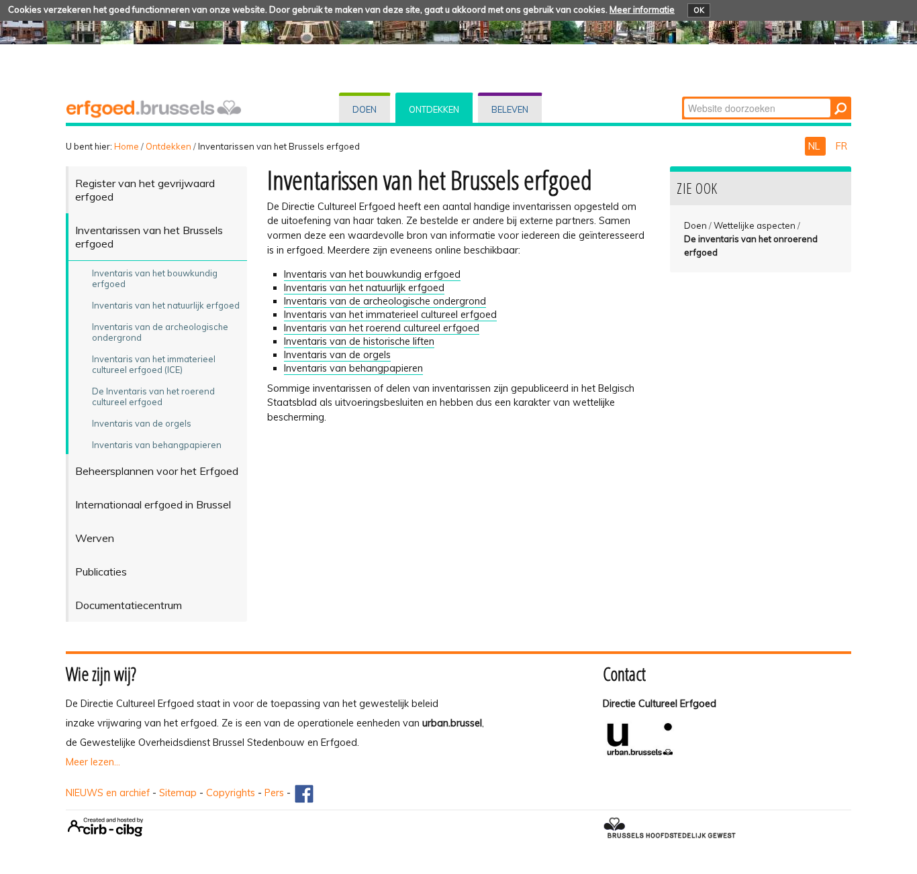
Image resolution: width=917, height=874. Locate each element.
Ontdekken (434, 109)
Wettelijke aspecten (754, 225)
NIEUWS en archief (108, 793)
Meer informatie (642, 9)
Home (126, 146)
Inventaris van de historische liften (359, 341)
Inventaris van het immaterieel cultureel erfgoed (390, 315)
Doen (364, 109)
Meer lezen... (93, 762)
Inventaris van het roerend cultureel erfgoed (381, 328)
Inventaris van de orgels (337, 355)
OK (698, 10)
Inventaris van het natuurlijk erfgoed (364, 288)
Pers (274, 793)
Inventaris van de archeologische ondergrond (385, 301)
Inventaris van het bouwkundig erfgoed (372, 274)
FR (841, 146)
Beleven (509, 109)
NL (815, 146)
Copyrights (230, 793)
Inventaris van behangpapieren (353, 368)
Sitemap (178, 793)
